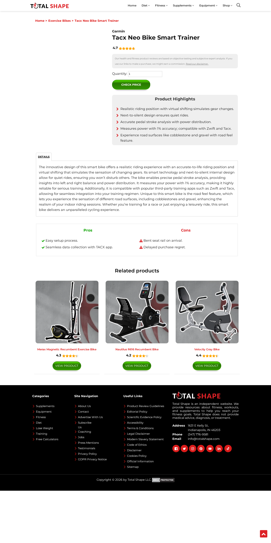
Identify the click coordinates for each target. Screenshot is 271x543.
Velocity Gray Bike (207, 349)
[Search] (239, 5)
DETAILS (44, 156)
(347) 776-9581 (197, 434)
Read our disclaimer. (197, 63)
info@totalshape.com (203, 439)
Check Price (131, 84)
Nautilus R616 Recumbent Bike (137, 349)
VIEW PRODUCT (66, 365)
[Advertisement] (110, 516)
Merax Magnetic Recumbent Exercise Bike (66, 349)
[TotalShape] (49, 5)
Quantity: (119, 74)
